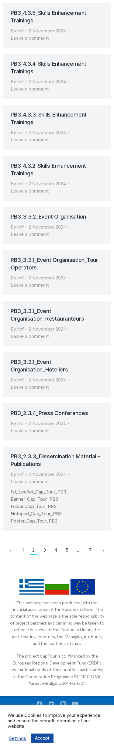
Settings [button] (17, 738)
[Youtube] (75, 704)
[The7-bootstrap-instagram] (63, 704)
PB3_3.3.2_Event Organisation (48, 216)
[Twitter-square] (51, 704)
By (17, 31)
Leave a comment (30, 38)
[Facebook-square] (39, 704)
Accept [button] (42, 737)
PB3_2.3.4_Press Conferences (49, 413)
